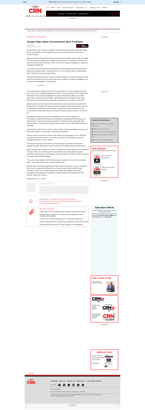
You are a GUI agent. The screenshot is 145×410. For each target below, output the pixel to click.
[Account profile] (113, 14)
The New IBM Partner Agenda (96, 282)
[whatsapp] (83, 385)
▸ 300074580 (57, 31)
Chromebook (54, 199)
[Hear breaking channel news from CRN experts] (109, 317)
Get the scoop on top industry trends (96, 307)
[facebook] (59, 385)
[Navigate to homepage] (35, 13)
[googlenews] (78, 385)
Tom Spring (31, 45)
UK (40, 16)
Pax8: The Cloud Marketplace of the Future (103, 140)
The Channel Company (94, 381)
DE (37, 16)
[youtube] (73, 385)
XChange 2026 (61, 13)
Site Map (82, 391)
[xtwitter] (68, 385)
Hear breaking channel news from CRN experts (96, 316)
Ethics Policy (80, 381)
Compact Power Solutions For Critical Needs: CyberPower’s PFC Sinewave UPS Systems (61, 215)
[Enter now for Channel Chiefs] (97, 175)
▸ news (33, 31)
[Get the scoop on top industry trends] (109, 308)
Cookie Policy (75, 391)
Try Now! (116, 2)
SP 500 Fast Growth (71, 13)
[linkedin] (64, 385)
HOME (29, 31)
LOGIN (117, 13)
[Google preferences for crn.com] (82, 46)
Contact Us (70, 381)
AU (33, 16)
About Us (62, 381)
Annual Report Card (83, 13)
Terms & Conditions (56, 391)
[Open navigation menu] (47, 7)
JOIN (108, 13)
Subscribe (95, 363)
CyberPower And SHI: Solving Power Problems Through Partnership (62, 212)
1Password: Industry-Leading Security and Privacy (105, 131)
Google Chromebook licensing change (68, 201)
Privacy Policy (66, 391)
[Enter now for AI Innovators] (97, 164)
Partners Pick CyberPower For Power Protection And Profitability (61, 224)
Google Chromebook (67, 199)
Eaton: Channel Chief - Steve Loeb (101, 129)
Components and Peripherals (49, 203)
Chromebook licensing (47, 201)
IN (29, 16)
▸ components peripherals (44, 31)
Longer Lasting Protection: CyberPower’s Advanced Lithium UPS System (64, 222)
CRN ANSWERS (80, 7)
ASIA (27, 16)
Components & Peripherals (36, 37)
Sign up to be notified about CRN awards (104, 150)
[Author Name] (31, 191)
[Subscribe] (108, 367)
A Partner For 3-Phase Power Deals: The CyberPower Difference (61, 219)
